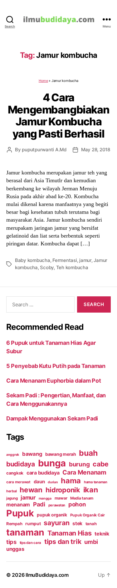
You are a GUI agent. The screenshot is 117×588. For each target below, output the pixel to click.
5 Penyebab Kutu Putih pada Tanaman (55, 366)
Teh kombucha (72, 267)
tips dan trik (62, 541)
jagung (11, 498)
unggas (15, 549)
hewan (31, 489)
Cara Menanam (84, 472)
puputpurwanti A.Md (44, 150)
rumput (33, 523)
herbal (11, 491)
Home (43, 80)
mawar (61, 498)
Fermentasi (64, 260)
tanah (91, 523)
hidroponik (63, 490)
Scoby (47, 267)
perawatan (57, 505)
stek (77, 523)
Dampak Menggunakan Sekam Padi (52, 418)
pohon (77, 504)
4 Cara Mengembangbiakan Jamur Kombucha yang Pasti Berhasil (58, 115)
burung (79, 464)
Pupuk (20, 513)
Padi (39, 504)
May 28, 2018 (95, 150)
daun (39, 482)
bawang (32, 454)
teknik (102, 534)
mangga (45, 498)
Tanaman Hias (69, 533)
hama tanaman (95, 482)
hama (71, 480)
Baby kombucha (32, 260)
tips (11, 541)
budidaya (20, 464)
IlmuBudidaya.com (47, 575)
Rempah (14, 523)
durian (53, 482)
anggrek (12, 455)
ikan (90, 489)
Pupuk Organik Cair (87, 515)
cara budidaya (43, 473)
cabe (101, 464)
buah (88, 453)
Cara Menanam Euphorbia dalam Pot (53, 380)
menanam (18, 504)
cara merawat (18, 482)
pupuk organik (52, 514)
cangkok (14, 472)
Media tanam (81, 498)
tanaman (25, 532)
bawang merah (60, 454)
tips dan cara (30, 542)
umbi (91, 541)
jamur (85, 260)
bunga (52, 463)
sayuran (56, 523)
